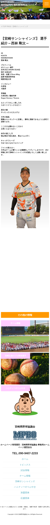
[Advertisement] (25, 244)
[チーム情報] (25, 351)
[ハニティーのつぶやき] (25, 416)
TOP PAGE (7, 26)
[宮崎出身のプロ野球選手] (25, 384)
